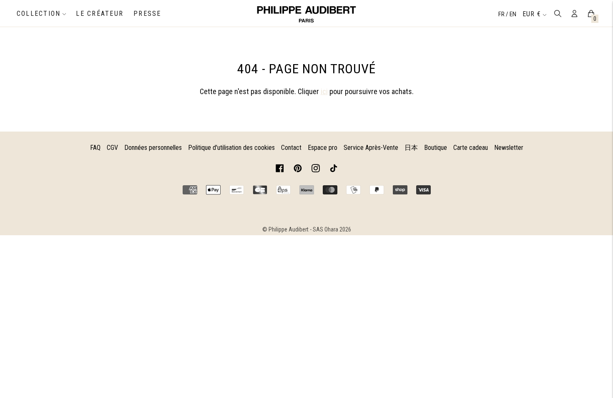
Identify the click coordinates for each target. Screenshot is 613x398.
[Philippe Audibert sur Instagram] (316, 169)
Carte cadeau (470, 148)
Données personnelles (153, 148)
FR (502, 14)
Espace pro (322, 148)
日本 (411, 148)
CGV (112, 148)
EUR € (532, 14)
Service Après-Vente (371, 148)
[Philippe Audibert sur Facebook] (280, 169)
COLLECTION (38, 13)
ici (324, 91)
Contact (291, 148)
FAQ (95, 148)
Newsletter (508, 148)
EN (513, 14)
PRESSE (147, 13)
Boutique (435, 148)
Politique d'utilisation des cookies (231, 148)
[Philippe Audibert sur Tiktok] (333, 169)
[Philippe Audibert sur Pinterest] (298, 169)
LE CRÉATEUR (99, 13)
